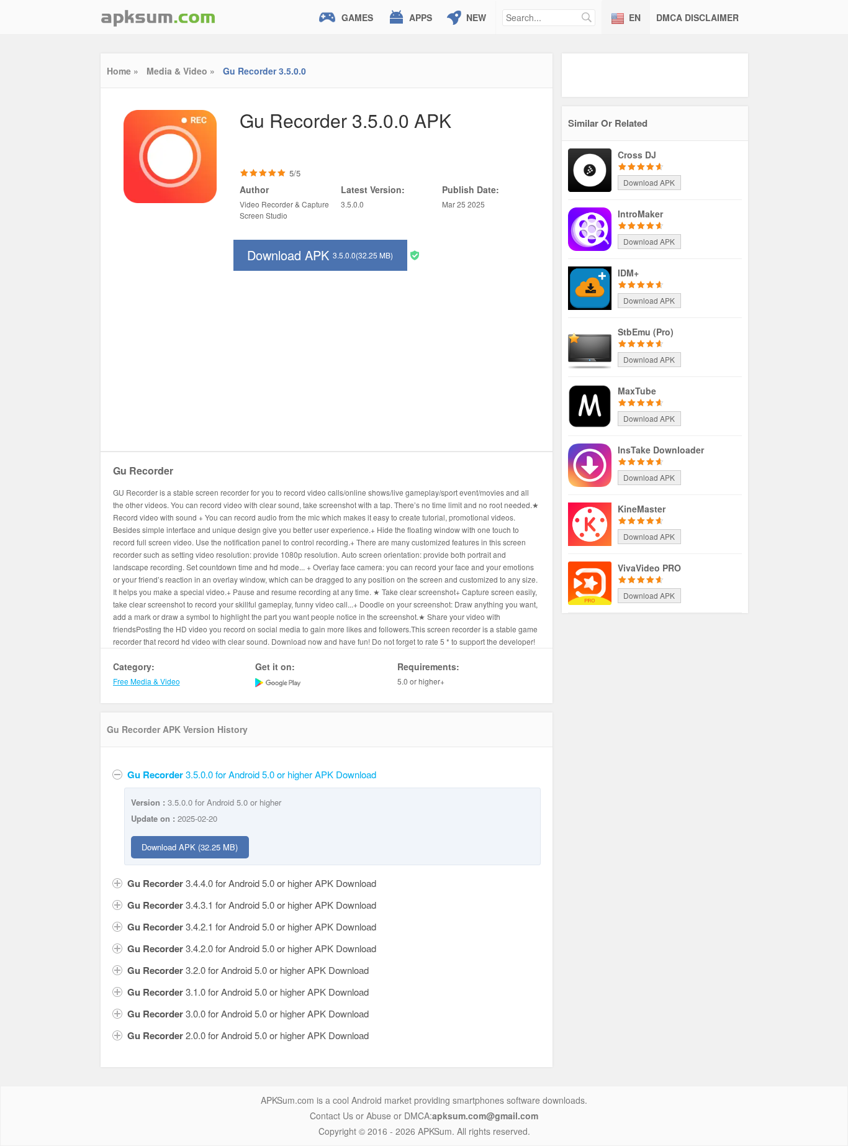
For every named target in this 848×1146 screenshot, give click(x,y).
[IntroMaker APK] (589, 228)
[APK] (158, 17)
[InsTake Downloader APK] (589, 464)
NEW (476, 17)
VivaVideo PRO (649, 568)
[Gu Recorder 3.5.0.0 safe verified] (415, 254)
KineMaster (641, 509)
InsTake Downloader (661, 449)
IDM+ (628, 272)
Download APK (320, 255)
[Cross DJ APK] (589, 169)
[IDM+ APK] (589, 287)
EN (635, 17)
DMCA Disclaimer (697, 17)
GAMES (357, 17)
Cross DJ (637, 154)
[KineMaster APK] (589, 523)
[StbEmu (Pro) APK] (589, 346)
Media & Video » (181, 71)
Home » (122, 71)
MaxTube (637, 390)
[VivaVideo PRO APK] (589, 582)
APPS (420, 17)
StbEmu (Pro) (646, 331)
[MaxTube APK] (589, 405)
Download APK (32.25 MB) (190, 847)
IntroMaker (640, 213)
